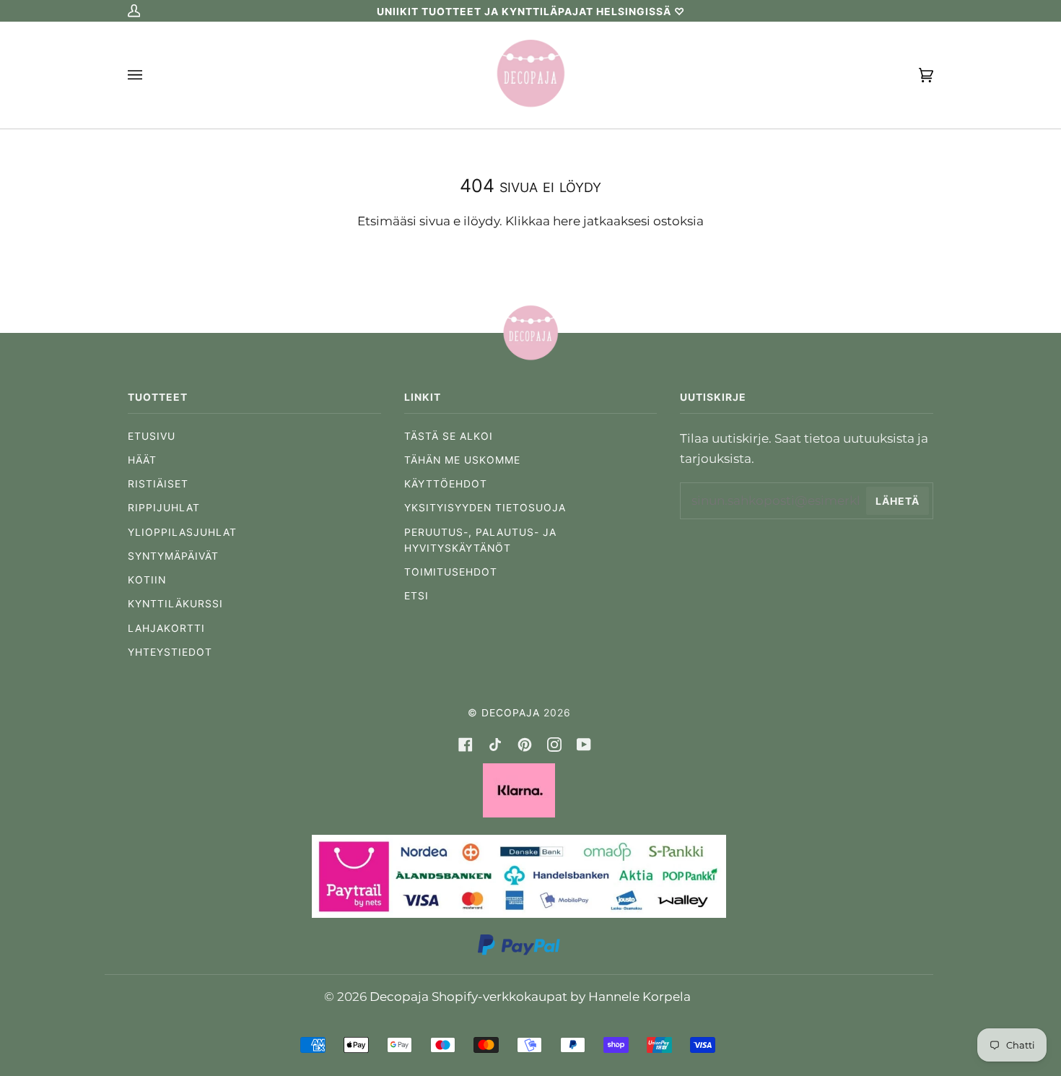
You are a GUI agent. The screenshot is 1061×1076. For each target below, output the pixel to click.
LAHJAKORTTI (166, 628)
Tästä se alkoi (448, 436)
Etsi (416, 596)
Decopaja (510, 713)
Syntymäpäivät (173, 556)
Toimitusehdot (450, 572)
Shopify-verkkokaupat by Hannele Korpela (561, 996)
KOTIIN (147, 580)
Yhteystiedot (170, 652)
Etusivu (151, 436)
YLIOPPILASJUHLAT (182, 532)
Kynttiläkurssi (175, 603)
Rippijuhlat (164, 507)
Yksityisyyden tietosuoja (485, 507)
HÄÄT (142, 460)
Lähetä (898, 501)
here (566, 220)
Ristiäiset (158, 484)
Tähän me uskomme (462, 460)
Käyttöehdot (445, 484)
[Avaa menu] (149, 75)
